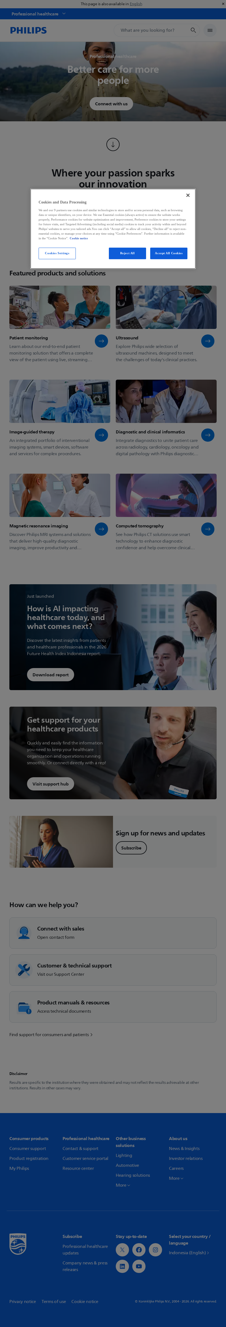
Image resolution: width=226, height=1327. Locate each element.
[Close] (188, 195)
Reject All (127, 253)
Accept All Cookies (168, 253)
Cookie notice (79, 238)
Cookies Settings (57, 253)
